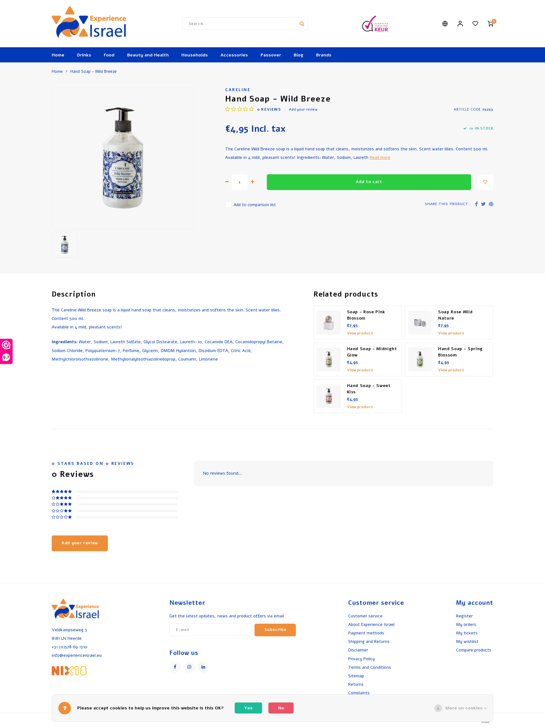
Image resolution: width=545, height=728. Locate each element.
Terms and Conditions (369, 667)
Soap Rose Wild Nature (455, 315)
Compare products (473, 650)
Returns (356, 684)
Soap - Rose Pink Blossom (366, 315)
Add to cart (369, 182)
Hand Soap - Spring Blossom (460, 352)
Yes (248, 708)
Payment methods (366, 633)
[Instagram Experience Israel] (189, 667)
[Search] (302, 23)
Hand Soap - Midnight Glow (372, 352)
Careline (237, 89)
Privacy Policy (361, 659)
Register (464, 616)
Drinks (84, 55)
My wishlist (467, 641)
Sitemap (356, 676)
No (281, 708)
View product (360, 333)
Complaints (359, 693)
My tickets (467, 633)
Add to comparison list (255, 204)
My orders (466, 624)
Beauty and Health (148, 55)
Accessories (234, 55)
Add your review (303, 109)
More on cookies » (466, 708)
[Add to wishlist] (485, 182)
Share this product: (447, 204)
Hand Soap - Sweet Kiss (369, 389)
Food (109, 55)
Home (58, 55)
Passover (271, 55)
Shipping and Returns (369, 641)
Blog (298, 55)
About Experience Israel (371, 624)
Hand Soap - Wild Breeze (93, 71)
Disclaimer (358, 650)
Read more (380, 157)
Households (194, 55)
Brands (323, 55)
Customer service (365, 616)
